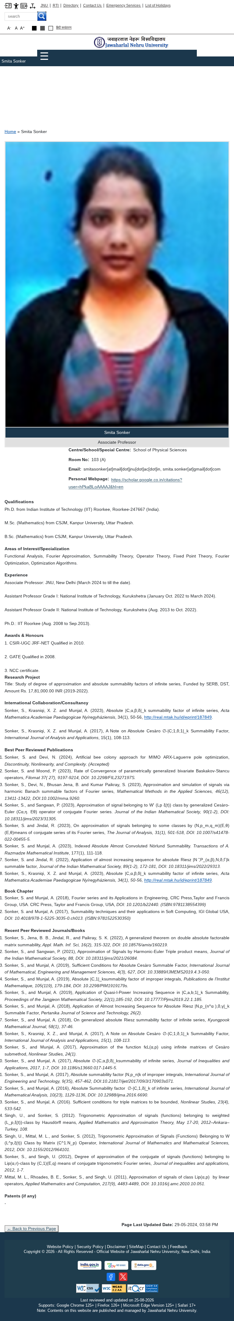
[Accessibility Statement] (16, 5)
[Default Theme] (50, 28)
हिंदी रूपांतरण (64, 27)
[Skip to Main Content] (8, 5)
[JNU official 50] (123, 1276)
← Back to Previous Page (31, 1228)
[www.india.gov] (89, 1265)
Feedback (178, 1246)
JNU (45, 5)
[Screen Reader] (23, 5)
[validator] (88, 1288)
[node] (132, 42)
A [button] (22, 28)
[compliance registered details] (142, 1288)
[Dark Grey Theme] (42, 28)
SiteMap (136, 1246)
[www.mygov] (116, 1265)
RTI (56, 5)
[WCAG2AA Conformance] (114, 1288)
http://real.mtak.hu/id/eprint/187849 (178, 717)
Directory (71, 5)
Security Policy (90, 1246)
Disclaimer (116, 1246)
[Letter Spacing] (33, 5)
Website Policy (60, 1246)
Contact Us (92, 5)
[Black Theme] (34, 28)
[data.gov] (143, 1265)
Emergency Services (123, 5)
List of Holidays (158, 5)
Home (10, 131)
